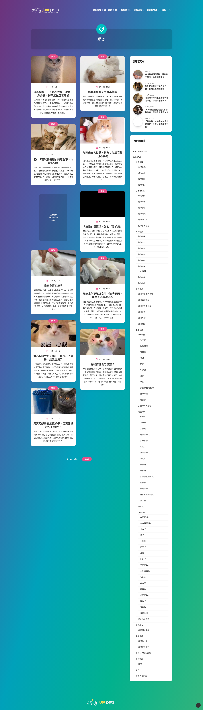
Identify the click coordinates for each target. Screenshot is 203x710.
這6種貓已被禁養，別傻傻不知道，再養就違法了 (156, 75)
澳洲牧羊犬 (145, 452)
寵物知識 (112, 10)
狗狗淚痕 (142, 248)
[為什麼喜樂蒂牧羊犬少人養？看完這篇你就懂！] (138, 86)
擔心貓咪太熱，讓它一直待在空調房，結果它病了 (53, 357)
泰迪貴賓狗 (145, 571)
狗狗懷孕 (142, 242)
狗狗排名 (139, 625)
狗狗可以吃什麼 (144, 306)
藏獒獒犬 (144, 482)
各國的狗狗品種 (144, 405)
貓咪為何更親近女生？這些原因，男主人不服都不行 (103, 295)
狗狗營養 (142, 312)
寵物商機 (142, 167)
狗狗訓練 (139, 659)
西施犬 (143, 601)
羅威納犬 (144, 464)
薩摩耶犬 (144, 393)
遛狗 (140, 663)
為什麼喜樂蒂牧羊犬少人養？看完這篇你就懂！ (155, 87)
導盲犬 (141, 506)
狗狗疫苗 (142, 260)
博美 (142, 535)
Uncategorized (140, 151)
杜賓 (142, 553)
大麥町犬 (144, 428)
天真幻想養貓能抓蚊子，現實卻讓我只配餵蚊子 (53, 425)
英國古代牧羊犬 (147, 476)
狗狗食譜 (142, 318)
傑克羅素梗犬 (146, 523)
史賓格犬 (144, 345)
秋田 (142, 381)
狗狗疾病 (142, 266)
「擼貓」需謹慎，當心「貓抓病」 (103, 226)
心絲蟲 (143, 271)
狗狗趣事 (142, 179)
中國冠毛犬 (145, 517)
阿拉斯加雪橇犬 (147, 494)
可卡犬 (143, 339)
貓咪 (164, 10)
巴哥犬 (143, 547)
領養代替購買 (141, 675)
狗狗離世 (142, 283)
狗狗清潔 (142, 207)
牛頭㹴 (143, 369)
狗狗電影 (142, 184)
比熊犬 (143, 559)
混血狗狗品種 (143, 619)
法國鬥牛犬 (145, 565)
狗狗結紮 (142, 277)
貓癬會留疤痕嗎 (53, 285)
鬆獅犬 (143, 399)
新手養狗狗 (140, 190)
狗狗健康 (139, 231)
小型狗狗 (142, 512)
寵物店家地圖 (99, 10)
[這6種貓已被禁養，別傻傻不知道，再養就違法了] (138, 74)
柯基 (142, 357)
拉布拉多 (144, 440)
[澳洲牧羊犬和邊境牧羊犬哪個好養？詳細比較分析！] (138, 98)
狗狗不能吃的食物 (145, 294)
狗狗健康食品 (143, 300)
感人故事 (142, 173)
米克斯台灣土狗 (147, 387)
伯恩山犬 (144, 416)
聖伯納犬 (144, 470)
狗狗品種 (138, 10)
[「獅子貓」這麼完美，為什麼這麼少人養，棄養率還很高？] (138, 121)
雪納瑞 (143, 607)
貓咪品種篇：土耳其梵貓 (102, 92)
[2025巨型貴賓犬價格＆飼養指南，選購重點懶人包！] (138, 110)
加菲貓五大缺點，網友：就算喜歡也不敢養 (103, 154)
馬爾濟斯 (144, 613)
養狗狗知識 (152, 10)
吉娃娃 (143, 541)
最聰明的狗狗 (143, 630)
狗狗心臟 (142, 236)
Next (87, 459)
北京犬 (143, 529)
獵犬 (142, 375)
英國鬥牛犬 (145, 595)
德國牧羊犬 (145, 434)
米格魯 (143, 577)
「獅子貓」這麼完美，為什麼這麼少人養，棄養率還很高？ (156, 124)
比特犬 (143, 446)
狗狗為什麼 (143, 641)
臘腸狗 (143, 589)
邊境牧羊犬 (145, 488)
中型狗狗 (142, 335)
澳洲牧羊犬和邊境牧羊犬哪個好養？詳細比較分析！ (156, 99)
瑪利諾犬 (144, 458)
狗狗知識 (139, 636)
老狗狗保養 (143, 219)
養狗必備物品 (143, 225)
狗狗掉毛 (142, 201)
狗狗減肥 (142, 254)
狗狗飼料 (142, 324)
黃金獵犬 (144, 500)
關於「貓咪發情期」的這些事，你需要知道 (53, 161)
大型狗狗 (142, 411)
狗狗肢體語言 (143, 647)
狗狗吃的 (125, 10)
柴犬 (142, 363)
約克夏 (143, 583)
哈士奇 (143, 351)
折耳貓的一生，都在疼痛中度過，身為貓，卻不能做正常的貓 (53, 93)
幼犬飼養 (142, 195)
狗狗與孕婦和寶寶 (143, 653)
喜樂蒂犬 (144, 422)
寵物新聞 (139, 162)
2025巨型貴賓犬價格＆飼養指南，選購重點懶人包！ (156, 111)
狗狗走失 (142, 213)
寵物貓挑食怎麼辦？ (103, 364)
